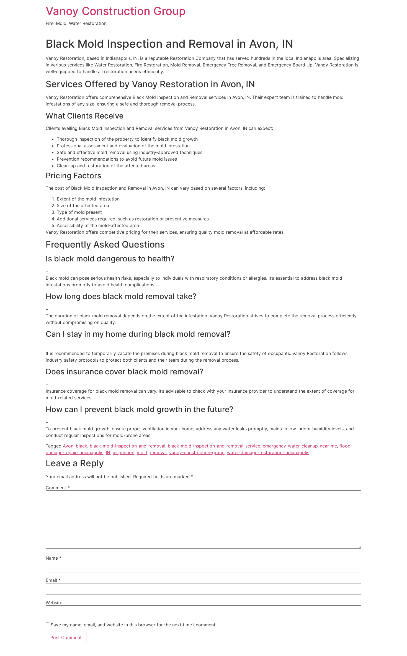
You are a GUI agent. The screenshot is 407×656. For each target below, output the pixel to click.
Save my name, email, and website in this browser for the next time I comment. (134, 624)
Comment (58, 487)
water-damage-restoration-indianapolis (268, 452)
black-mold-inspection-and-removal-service (214, 446)
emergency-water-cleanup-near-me (300, 446)
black (81, 446)
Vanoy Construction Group (116, 11)
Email (53, 580)
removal (158, 452)
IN (108, 452)
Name (53, 558)
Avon (68, 446)
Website (54, 602)
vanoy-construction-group (197, 452)
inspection (123, 452)
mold (142, 452)
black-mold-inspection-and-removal (127, 446)
